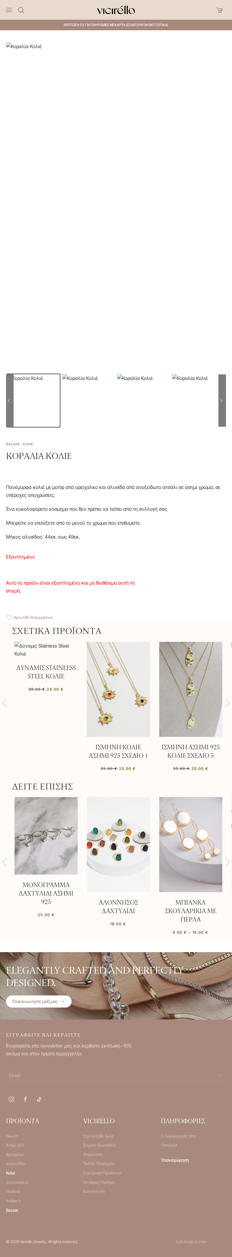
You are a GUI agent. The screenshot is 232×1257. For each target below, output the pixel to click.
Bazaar (12, 1210)
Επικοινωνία (94, 1191)
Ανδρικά (13, 1200)
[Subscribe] (220, 1076)
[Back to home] (116, 10)
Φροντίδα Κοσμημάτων (33, 617)
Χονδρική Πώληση (99, 1182)
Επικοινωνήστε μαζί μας (35, 1001)
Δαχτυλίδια (16, 1163)
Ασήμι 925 (15, 1145)
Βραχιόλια (15, 1154)
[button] (9, 10)
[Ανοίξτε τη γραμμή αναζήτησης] (21, 9)
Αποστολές (93, 1154)
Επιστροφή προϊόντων (102, 1172)
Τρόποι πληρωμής (99, 1163)
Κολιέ (10, 1172)
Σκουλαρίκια (17, 1182)
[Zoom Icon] (114, 209)
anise (202, 1241)
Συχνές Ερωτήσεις (99, 1145)
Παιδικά (13, 1191)
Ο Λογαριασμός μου (178, 1135)
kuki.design (185, 1241)
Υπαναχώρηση (175, 1160)
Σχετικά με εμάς (98, 1135)
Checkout (169, 1145)
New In (12, 1135)
